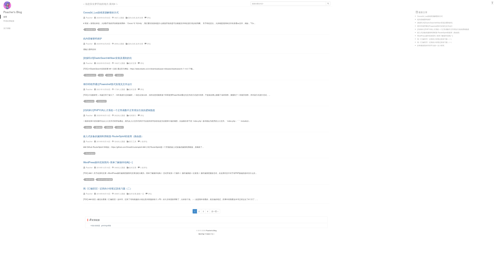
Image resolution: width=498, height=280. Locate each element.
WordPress (90, 179)
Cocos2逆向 (104, 29)
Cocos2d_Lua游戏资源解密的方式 (101, 12)
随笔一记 (140, 193)
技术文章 (139, 17)
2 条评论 (143, 141)
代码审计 (132, 115)
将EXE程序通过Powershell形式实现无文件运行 (107, 84)
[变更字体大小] (492, 3)
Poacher (89, 17)
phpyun (88, 127)
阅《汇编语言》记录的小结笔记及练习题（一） (435, 42)
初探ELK (120, 75)
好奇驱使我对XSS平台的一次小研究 (430, 45)
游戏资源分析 (90, 29)
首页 (5, 16)
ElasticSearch (91, 75)
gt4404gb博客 (106, 225)
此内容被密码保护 (92, 38)
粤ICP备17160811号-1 (206, 234)
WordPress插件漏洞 (105, 179)
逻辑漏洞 (99, 127)
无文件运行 (102, 101)
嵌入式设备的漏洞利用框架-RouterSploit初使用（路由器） (113, 136)
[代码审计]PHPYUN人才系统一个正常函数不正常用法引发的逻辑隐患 (119, 110)
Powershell (90, 101)
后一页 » (214, 211)
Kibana (109, 75)
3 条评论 (143, 167)
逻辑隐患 (109, 127)
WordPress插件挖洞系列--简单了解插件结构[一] (108, 162)
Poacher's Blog (12, 12)
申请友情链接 (8, 21)
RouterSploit (90, 153)
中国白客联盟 (95, 225)
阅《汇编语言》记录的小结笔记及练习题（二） (107, 188)
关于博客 (7, 28)
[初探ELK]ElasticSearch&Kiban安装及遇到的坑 (107, 58)
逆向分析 (131, 17)
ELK (101, 75)
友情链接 (95, 220)
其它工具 (132, 141)
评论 (149, 17)
